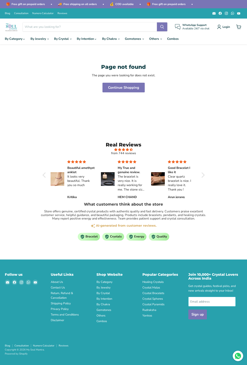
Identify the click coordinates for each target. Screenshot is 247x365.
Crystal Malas (151, 287)
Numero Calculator (43, 13)
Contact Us (58, 287)
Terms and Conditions (65, 315)
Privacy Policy (60, 309)
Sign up (197, 314)
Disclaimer (57, 320)
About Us (57, 282)
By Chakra (110, 39)
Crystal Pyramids (153, 304)
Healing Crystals (153, 282)
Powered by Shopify (16, 354)
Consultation (21, 13)
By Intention (86, 39)
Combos (173, 39)
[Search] (162, 26)
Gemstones (133, 39)
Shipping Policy (61, 303)
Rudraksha (149, 310)
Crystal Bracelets (153, 293)
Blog (7, 13)
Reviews (62, 13)
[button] (224, 27)
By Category (14, 39)
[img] (123, 149)
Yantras (147, 315)
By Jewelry (38, 39)
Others (154, 39)
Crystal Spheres (152, 299)
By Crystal (61, 39)
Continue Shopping (123, 87)
